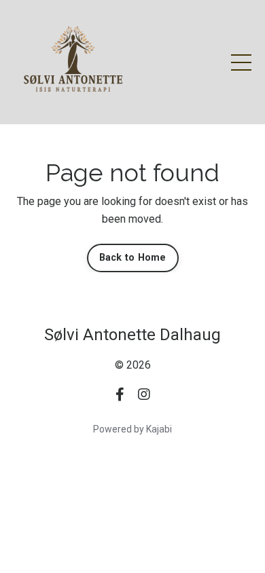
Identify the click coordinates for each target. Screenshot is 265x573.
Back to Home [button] (132, 257)
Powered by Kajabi (132, 429)
